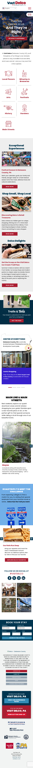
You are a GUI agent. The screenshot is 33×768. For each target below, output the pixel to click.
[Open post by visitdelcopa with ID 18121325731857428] (24, 605)
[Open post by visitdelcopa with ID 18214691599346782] (9, 605)
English (7, 8)
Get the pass (16, 320)
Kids (23, 631)
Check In (4, 625)
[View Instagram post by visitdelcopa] (14, 595)
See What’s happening (16, 38)
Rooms (4, 631)
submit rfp (17, 674)
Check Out (20, 625)
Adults (14, 631)
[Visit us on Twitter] (14, 578)
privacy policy (16, 677)
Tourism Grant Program (16, 684)
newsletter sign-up (16, 714)
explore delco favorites (16, 560)
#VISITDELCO (16, 573)
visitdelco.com (16, 759)
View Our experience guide (16, 700)
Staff (16, 680)
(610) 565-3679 (16, 757)
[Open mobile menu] (29, 8)
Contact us (16, 671)
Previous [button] (1, 446)
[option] (17, 367)
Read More (12, 186)
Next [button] (31, 446)
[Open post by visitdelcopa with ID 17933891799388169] (24, 590)
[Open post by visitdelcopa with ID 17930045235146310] (9, 590)
